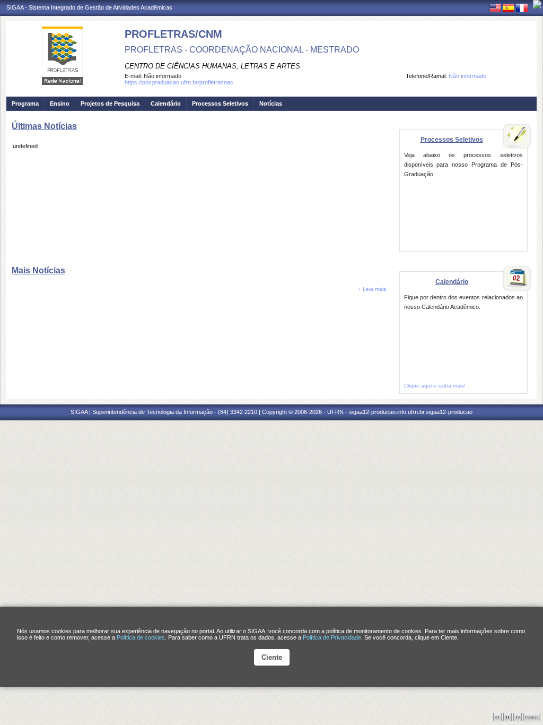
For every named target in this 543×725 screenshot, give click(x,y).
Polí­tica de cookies (141, 637)
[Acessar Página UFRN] (537, 4)
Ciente (271, 657)
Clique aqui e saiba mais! (435, 386)
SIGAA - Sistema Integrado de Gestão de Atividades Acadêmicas (89, 7)
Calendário (166, 103)
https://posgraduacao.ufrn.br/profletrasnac (179, 82)
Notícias (270, 103)
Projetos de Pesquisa (110, 103)
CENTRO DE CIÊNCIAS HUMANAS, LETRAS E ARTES (212, 66)
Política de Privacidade (332, 637)
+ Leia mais (372, 289)
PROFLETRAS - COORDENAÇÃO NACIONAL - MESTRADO (242, 49)
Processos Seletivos (220, 103)
